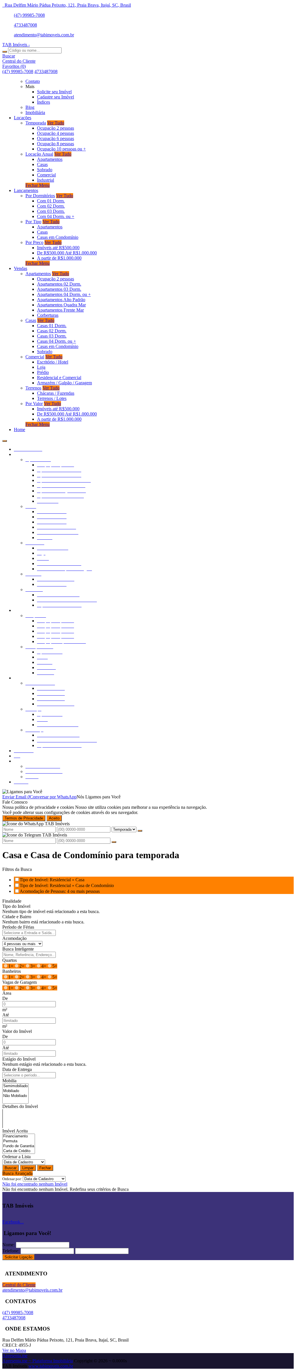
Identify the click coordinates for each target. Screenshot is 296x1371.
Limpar (28, 1168)
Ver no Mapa (14, 1350)
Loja (41, 367)
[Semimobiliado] (15, 1086)
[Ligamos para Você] (22, 791)
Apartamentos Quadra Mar (61, 304)
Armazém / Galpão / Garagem (64, 382)
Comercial (46, 174)
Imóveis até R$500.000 (58, 247)
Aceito (54, 818)
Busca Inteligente (18, 949)
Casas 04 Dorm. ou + (56, 341)
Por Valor (34, 403)
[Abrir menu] (4, 439)
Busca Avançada (17, 1173)
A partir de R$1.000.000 (59, 258)
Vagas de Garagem (19, 982)
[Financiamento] (19, 1136)
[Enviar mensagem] (140, 831)
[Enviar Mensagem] (114, 842)
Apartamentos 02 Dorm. (59, 284)
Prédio (43, 372)
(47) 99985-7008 (29, 15)
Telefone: (10, 1250)
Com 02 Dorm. (51, 206)
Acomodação (14, 938)
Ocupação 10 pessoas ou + (61, 148)
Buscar (10, 1168)
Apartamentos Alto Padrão (61, 299)
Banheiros (11, 971)
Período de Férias (18, 927)
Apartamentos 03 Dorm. (59, 289)
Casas (42, 164)
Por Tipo (33, 221)
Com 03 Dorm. (51, 211)
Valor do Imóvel (17, 1031)
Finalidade (11, 901)
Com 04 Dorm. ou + (55, 216)
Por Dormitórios (40, 195)
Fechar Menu (37, 185)
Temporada (35, 122)
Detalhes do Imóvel (20, 1106)
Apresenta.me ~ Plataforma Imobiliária (37, 1360)
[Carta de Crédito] (19, 1151)
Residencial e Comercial (59, 377)
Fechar (45, 1168)
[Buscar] (4, 52)
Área (6, 993)
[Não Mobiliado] (15, 1096)
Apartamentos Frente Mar (60, 310)
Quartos (9, 960)
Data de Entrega (17, 1069)
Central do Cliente (19, 1284)
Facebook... (13, 1221)
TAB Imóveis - (16, 44)
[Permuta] (19, 1141)
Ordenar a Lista (16, 1156)
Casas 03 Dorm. (51, 336)
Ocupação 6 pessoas (55, 138)
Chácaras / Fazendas (55, 393)
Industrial (45, 180)
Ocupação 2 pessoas (55, 128)
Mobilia (9, 1080)
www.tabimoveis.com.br (50, 1365)
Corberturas (47, 315)
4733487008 (25, 25)
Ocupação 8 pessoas (55, 143)
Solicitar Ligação (18, 1257)
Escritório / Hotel (52, 361)
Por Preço (34, 242)
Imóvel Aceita (15, 1130)
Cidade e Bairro (16, 916)
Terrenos (33, 387)
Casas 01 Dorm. (51, 325)
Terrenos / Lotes (51, 398)
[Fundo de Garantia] (19, 1146)
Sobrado (44, 169)
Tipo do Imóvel (16, 906)
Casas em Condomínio (57, 237)
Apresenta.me (14, 1355)
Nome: (8, 1244)
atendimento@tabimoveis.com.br (44, 34)
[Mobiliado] (15, 1091)
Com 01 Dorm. (51, 200)
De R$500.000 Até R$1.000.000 (67, 252)
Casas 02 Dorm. (51, 330)
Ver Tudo (55, 122)
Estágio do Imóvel (19, 1059)
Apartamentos (49, 159)
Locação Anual (39, 154)
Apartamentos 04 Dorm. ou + (64, 294)
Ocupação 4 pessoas (55, 133)
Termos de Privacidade (24, 818)
